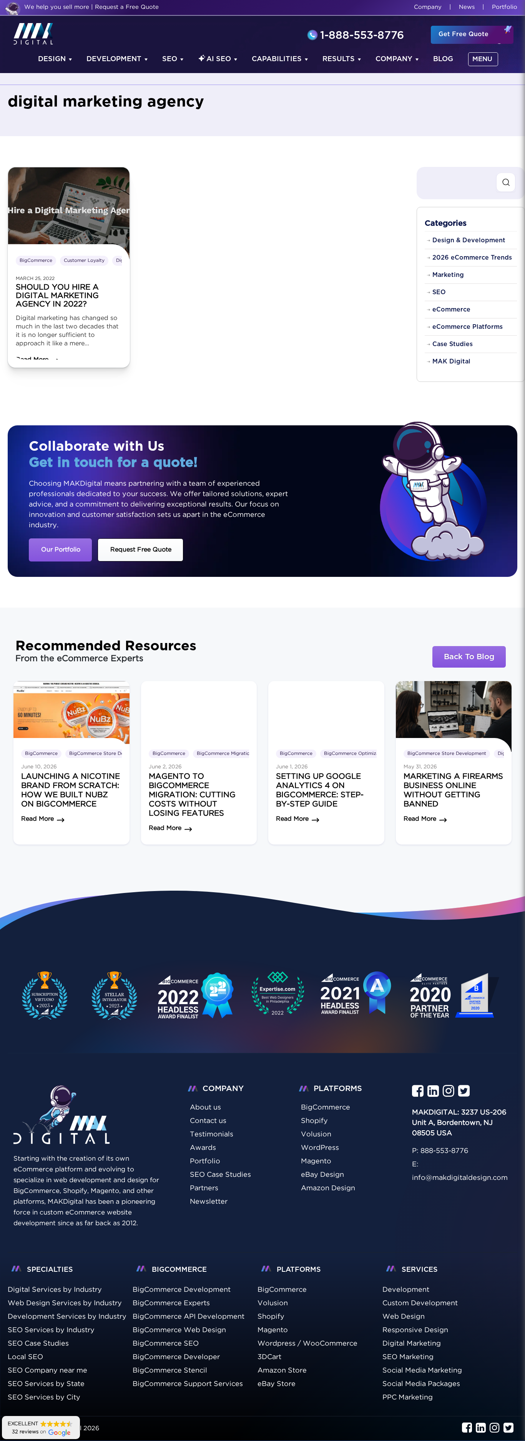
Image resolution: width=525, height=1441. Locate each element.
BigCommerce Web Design (179, 1330)
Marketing (448, 275)
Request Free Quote (140, 550)
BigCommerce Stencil (170, 1371)
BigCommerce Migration (225, 753)
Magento (273, 1330)
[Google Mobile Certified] (196, 1002)
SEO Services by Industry (51, 1330)
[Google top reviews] (278, 995)
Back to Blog (469, 657)
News (467, 7)
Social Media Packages (421, 1384)
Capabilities (277, 59)
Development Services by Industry (67, 1317)
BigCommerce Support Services (188, 1384)
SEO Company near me (47, 1371)
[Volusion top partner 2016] (456, 1002)
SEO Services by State (46, 1384)
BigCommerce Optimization (356, 753)
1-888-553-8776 (362, 35)
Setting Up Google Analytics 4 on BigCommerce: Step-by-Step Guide (320, 790)
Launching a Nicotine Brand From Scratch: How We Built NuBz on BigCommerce (70, 790)
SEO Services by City (44, 1397)
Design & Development (468, 240)
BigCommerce (36, 260)
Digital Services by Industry (55, 1290)
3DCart (269, 1357)
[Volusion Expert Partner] (115, 995)
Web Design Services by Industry (65, 1303)
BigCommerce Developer (176, 1357)
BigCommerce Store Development (108, 753)
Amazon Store (282, 1371)
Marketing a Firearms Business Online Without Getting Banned (453, 790)
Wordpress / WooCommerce (307, 1344)
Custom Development (420, 1303)
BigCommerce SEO (166, 1344)
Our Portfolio (60, 550)
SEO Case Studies (38, 1344)
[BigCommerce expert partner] (43, 995)
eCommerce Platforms (467, 327)
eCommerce (451, 310)
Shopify (271, 1317)
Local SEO (25, 1357)
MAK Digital (451, 361)
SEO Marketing (408, 1357)
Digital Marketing (411, 1344)
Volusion (273, 1303)
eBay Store (277, 1384)
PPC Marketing (407, 1397)
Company (428, 7)
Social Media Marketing (422, 1371)
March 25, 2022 (35, 279)
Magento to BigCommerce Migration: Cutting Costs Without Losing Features (192, 795)
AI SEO (218, 59)
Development (113, 59)
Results (338, 59)
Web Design (403, 1317)
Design (52, 59)
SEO (169, 59)
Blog (443, 59)
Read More (37, 819)
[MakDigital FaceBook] (418, 1091)
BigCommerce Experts (171, 1303)
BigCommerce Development (182, 1290)
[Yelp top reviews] (356, 1000)
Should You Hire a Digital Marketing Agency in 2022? (57, 296)
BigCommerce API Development (188, 1317)
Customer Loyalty (84, 260)
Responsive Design (415, 1330)
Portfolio (504, 7)
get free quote (463, 34)
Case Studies (452, 344)
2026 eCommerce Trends (472, 258)
